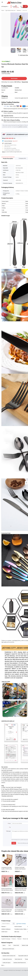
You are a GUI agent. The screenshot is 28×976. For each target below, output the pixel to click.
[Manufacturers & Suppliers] (14, 2)
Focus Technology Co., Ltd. (18, 970)
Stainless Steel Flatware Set (19, 962)
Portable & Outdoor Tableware (21, 929)
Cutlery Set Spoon (6, 962)
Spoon (4, 945)
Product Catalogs (22, 923)
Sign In (3, 151)
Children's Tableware (5, 929)
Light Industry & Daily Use (10, 10)
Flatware (3, 926)
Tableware (19, 10)
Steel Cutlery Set (18, 959)
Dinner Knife (16, 945)
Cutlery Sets (24, 10)
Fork (9, 945)
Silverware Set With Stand (8, 948)
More (2, 965)
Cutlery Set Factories (7, 959)
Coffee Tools (4, 931)
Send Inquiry (14, 78)
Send (14, 843)
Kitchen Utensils (18, 926)
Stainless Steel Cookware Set (9, 955)
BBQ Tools (17, 931)
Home (2, 10)
